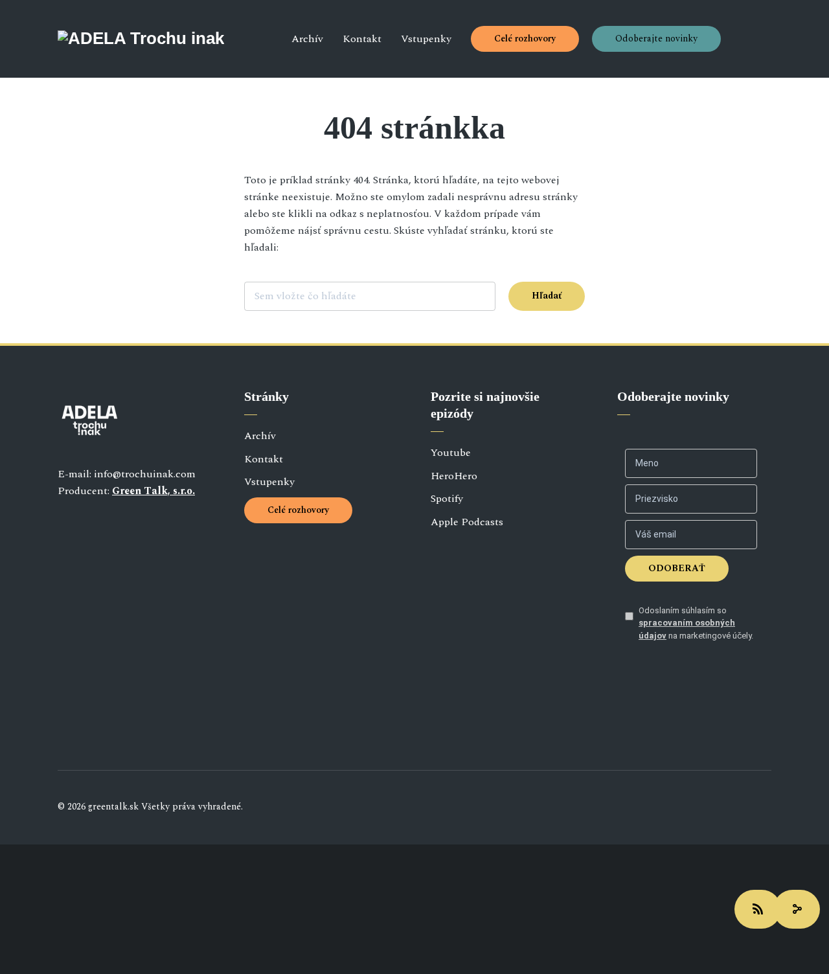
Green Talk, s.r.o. (153, 491)
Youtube (451, 452)
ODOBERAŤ (676, 568)
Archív (307, 39)
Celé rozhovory (525, 38)
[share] (796, 909)
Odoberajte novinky (656, 38)
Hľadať (547, 295)
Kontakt (362, 39)
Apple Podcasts (467, 522)
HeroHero (454, 476)
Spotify (447, 498)
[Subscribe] (757, 909)
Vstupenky (426, 39)
